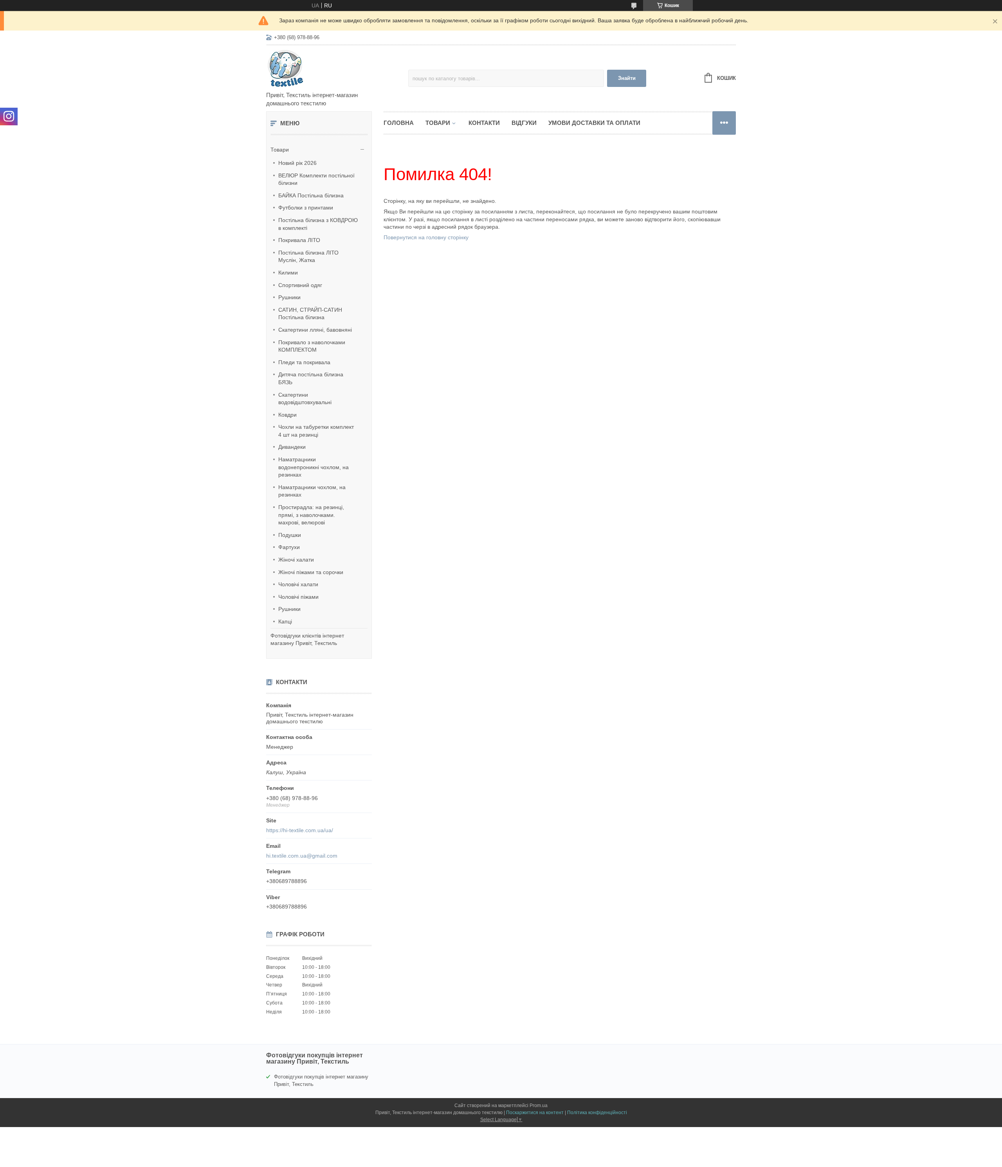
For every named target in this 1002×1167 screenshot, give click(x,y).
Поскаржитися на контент (535, 1112)
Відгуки (524, 123)
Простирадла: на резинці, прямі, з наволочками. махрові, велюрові (311, 515)
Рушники (289, 297)
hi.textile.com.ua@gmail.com (301, 856)
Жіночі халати (296, 559)
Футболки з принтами (305, 207)
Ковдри (287, 415)
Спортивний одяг (300, 285)
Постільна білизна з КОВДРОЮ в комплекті (318, 224)
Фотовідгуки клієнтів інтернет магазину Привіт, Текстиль (307, 639)
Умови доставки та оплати (594, 123)
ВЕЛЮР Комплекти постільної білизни (316, 179)
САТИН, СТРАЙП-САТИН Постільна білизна (310, 314)
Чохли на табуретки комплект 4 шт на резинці (316, 431)
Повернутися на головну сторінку (426, 237)
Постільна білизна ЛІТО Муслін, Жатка (308, 256)
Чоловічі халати (298, 584)
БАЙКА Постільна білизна (311, 195)
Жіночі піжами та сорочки (310, 572)
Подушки (289, 535)
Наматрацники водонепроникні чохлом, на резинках (313, 467)
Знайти (627, 78)
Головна (399, 123)
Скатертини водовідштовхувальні (305, 399)
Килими (288, 272)
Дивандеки (292, 447)
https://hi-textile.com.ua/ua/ (299, 830)
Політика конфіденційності (597, 1112)
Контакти (484, 123)
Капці (285, 621)
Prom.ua (539, 1105)
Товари (279, 149)
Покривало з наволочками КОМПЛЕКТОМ (311, 346)
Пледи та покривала (304, 362)
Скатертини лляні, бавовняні (315, 330)
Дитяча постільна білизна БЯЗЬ (310, 378)
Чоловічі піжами (298, 597)
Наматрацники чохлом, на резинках (312, 491)
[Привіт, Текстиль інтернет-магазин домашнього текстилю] (334, 69)
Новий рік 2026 (297, 163)
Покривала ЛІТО (299, 240)
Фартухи (289, 547)
